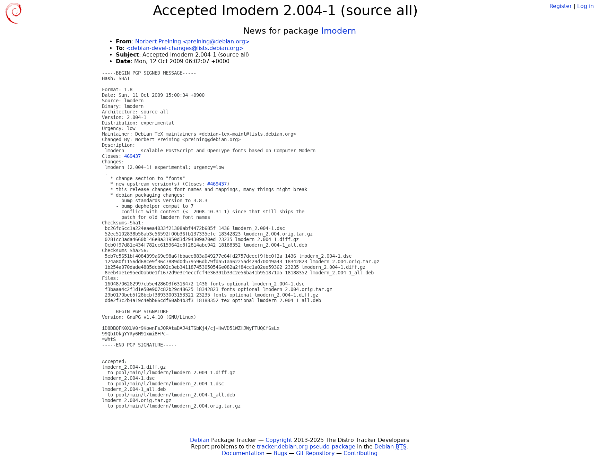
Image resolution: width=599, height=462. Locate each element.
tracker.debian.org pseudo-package (306, 446)
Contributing (360, 453)
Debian (199, 440)
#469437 (217, 184)
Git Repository (315, 453)
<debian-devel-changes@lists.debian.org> (185, 48)
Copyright (279, 440)
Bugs (280, 453)
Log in (585, 6)
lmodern (338, 31)
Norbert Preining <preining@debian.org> (192, 41)
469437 (132, 156)
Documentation (243, 453)
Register (560, 6)
